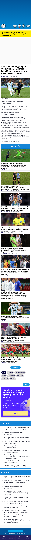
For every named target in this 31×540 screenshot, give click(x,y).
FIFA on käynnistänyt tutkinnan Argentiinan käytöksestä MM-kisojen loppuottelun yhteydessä (13, 250)
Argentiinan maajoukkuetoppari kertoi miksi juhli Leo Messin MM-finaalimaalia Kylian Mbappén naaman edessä (15, 208)
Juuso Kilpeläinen (5, 253)
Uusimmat (6, 423)
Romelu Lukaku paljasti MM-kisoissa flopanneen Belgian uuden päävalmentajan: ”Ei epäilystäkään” (13, 338)
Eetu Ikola (3, 232)
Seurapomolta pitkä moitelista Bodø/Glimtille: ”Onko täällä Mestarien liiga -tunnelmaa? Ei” (16, 492)
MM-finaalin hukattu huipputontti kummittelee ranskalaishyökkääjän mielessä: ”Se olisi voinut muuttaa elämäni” (13, 166)
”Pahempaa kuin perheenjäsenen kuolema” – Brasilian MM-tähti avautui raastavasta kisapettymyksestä (14, 229)
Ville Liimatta (4, 170)
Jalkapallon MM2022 (20, 372)
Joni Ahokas (4, 362)
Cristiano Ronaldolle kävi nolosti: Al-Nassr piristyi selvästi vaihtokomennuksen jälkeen (16, 466)
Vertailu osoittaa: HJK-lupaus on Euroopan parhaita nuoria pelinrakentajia (16, 502)
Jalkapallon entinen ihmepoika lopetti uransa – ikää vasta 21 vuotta (17, 442)
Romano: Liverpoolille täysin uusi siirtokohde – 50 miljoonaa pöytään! (17, 446)
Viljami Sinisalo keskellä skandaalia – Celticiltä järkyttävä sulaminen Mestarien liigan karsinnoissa (17, 482)
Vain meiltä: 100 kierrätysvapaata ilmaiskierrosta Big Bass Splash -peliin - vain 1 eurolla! (15, 34)
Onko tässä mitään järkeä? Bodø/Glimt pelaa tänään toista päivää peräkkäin (16, 438)
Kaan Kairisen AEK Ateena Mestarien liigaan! (16, 427)
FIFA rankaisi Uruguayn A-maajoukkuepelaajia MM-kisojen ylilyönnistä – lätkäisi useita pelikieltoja (15, 187)
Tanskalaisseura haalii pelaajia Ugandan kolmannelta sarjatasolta (15, 451)
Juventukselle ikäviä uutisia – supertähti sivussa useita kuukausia (15, 461)
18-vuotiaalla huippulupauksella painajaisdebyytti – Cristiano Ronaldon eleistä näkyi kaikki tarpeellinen (17, 456)
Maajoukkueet (11, 375)
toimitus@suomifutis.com (15, 531)
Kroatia (4, 375)
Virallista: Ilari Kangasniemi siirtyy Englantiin (16, 430)
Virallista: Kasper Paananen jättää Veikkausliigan (13, 433)
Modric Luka (5, 378)
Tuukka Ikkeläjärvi (5, 76)
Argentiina (10, 372)
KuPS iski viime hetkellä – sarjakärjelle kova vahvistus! (16, 498)
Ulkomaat (12, 378)
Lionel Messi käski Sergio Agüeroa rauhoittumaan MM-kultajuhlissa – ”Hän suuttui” (15, 317)
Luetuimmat (6, 472)
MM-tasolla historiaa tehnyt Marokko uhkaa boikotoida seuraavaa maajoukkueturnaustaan (14, 359)
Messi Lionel (20, 375)
